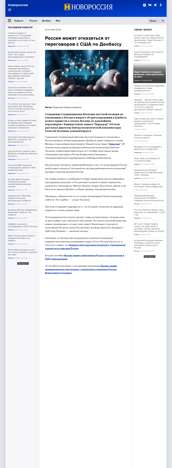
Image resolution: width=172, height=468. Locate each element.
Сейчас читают (143, 30)
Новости (11, 82)
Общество (12, 46)
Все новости (23, 263)
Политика (11, 98)
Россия (33, 20)
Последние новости (20, 27)
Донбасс (46, 20)
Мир (58, 20)
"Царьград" (114, 144)
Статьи (136, 46)
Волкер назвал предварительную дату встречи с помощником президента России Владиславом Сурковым (81, 269)
